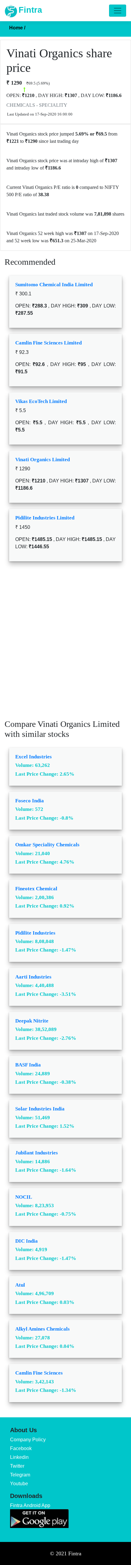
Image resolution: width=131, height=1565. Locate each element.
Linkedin (19, 1457)
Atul (20, 1285)
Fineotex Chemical (36, 889)
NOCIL (23, 1197)
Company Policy (28, 1439)
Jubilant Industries (36, 1153)
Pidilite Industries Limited (44, 518)
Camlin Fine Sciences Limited (48, 343)
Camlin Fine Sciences (39, 1373)
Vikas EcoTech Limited (41, 401)
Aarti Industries (33, 977)
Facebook (21, 1448)
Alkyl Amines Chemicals (42, 1329)
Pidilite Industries (35, 933)
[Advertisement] (65, 644)
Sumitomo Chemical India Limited (54, 284)
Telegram (20, 1474)
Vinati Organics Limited (42, 459)
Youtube (19, 1483)
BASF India (28, 1065)
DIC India (26, 1241)
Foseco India (29, 801)
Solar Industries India (40, 1109)
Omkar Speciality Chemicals (47, 845)
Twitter (17, 1466)
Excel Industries (33, 757)
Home (17, 27)
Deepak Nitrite (31, 1021)
